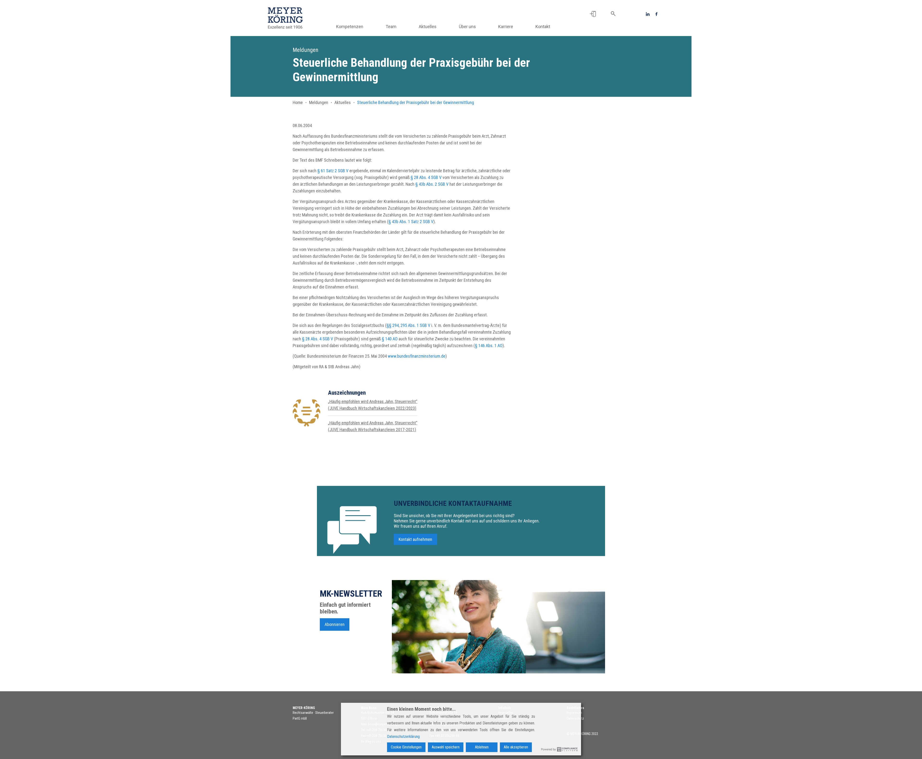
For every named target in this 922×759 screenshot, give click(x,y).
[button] (593, 13)
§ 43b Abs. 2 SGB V (432, 184)
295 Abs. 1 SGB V (415, 325)
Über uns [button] (467, 26)
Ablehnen (482, 747)
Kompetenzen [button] (349, 26)
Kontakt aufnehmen (415, 539)
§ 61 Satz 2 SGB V (332, 170)
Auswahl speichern (446, 747)
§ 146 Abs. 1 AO (489, 345)
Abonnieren (335, 624)
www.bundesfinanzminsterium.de (416, 356)
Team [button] (391, 26)
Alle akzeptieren (516, 747)
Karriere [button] (505, 26)
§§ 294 (393, 325)
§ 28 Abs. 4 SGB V (426, 177)
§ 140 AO (390, 338)
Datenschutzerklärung (403, 736)
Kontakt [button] (542, 26)
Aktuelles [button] (428, 26)
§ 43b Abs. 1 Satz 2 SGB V (410, 221)
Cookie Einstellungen (406, 747)
